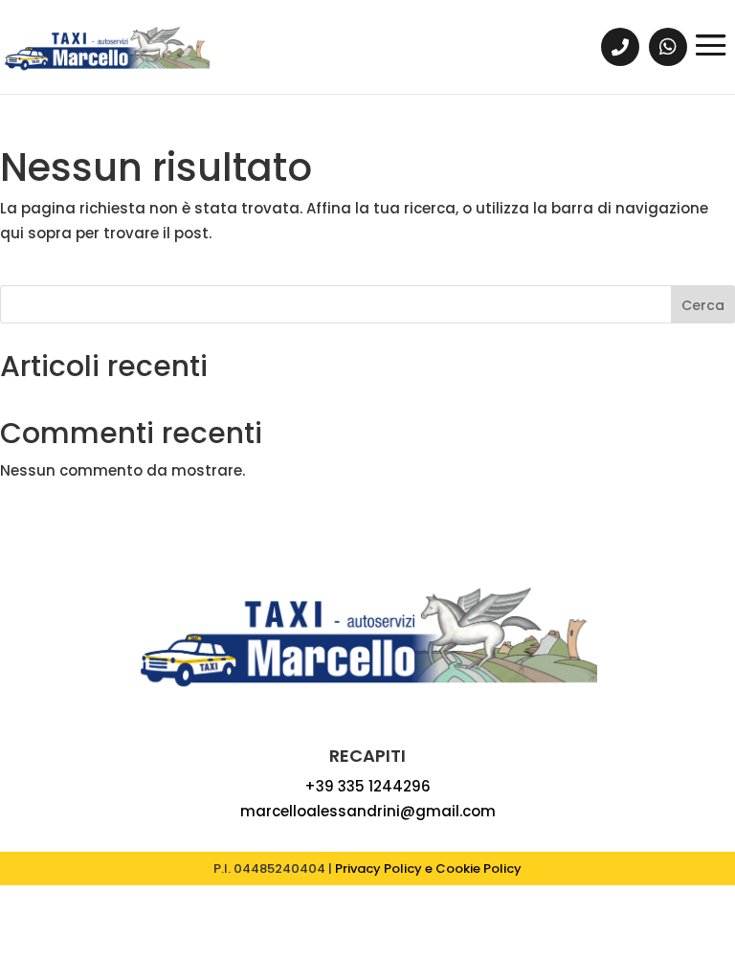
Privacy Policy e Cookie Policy (428, 868)
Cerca (702, 305)
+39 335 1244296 (367, 786)
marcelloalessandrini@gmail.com (368, 811)
